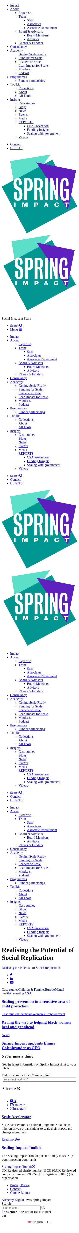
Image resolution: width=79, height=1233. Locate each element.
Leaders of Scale (30, 62)
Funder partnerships (32, 80)
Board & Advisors (31, 31)
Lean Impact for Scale (33, 65)
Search (6, 1203)
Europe (50, 989)
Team (22, 16)
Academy (16, 50)
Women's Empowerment (48, 1014)
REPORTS (26, 122)
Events (23, 114)
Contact (15, 144)
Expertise (25, 12)
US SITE (16, 148)
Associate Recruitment (42, 28)
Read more (9, 1139)
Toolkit (15, 84)
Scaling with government (43, 133)
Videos (23, 137)
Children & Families (31, 989)
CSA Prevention (38, 126)
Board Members (37, 35)
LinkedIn (19, 1105)
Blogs (22, 107)
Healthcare (25, 1014)
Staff (30, 20)
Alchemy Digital (13, 1200)
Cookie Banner (20, 1192)
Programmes (18, 77)
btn (4, 1215)
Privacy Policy (19, 1185)
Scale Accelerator (16, 1117)
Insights (15, 99)
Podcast (24, 73)
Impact (14, 5)
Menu (14, 329)
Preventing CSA (21, 993)
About (14, 9)
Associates (34, 24)
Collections (26, 88)
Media (23, 118)
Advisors (33, 39)
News (22, 111)
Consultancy (18, 46)
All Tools (25, 95)
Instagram (19, 1108)
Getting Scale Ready (32, 54)
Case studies (27, 103)
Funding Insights (38, 129)
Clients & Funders (31, 43)
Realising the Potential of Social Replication (31, 968)
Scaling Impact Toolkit (21, 1147)
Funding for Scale (30, 58)
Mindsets (25, 69)
